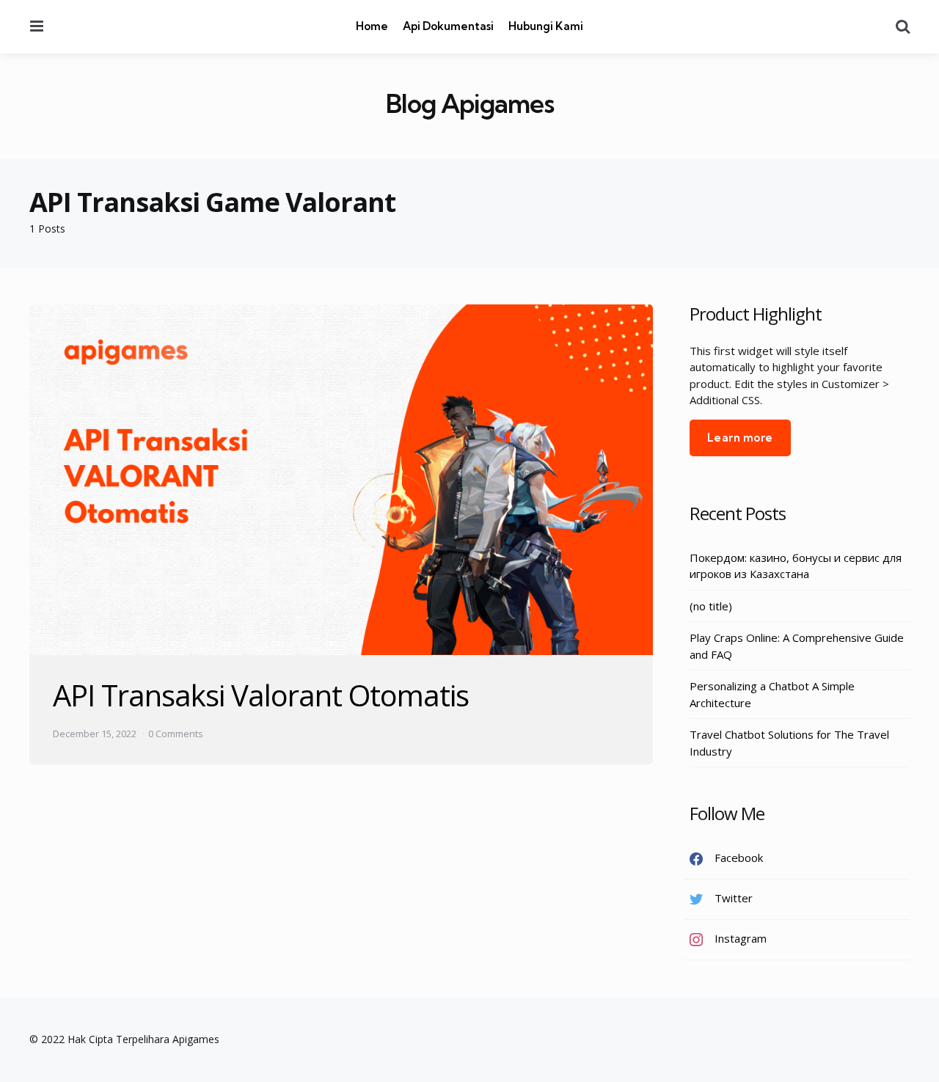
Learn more (740, 438)
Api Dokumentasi (448, 26)
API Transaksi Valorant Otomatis (261, 695)
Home (372, 26)
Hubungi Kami (545, 26)
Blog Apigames (470, 103)
